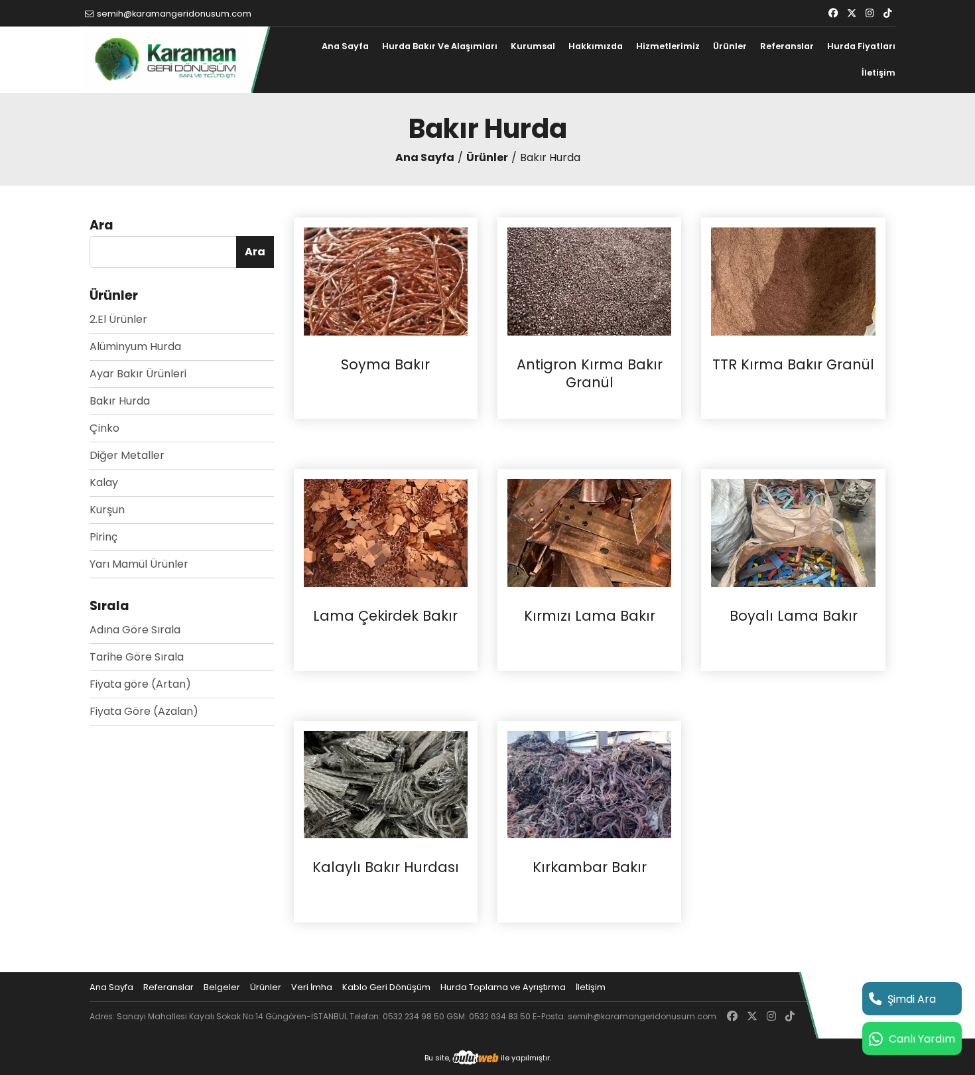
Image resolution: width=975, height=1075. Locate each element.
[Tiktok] (887, 14)
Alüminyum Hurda (135, 346)
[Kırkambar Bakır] (589, 783)
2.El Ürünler (118, 319)
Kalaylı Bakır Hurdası (385, 867)
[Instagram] (870, 14)
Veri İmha (311, 987)
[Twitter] (851, 14)
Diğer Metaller (127, 455)
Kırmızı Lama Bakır (589, 616)
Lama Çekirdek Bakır (385, 616)
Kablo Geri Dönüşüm (386, 987)
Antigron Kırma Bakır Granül (590, 373)
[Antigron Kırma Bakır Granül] (589, 280)
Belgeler (222, 987)
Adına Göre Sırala (135, 629)
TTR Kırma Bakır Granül (793, 364)
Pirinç (103, 536)
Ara (255, 251)
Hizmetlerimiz (668, 46)
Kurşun (107, 509)
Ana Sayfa (345, 46)
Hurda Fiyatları (861, 46)
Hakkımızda (595, 46)
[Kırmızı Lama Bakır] (589, 532)
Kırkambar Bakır (590, 867)
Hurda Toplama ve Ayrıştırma (503, 987)
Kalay (104, 482)
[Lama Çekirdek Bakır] (386, 532)
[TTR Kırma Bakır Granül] (793, 280)
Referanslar (787, 46)
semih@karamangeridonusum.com (173, 13)
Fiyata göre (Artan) (140, 684)
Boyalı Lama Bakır (794, 616)
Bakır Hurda (120, 401)
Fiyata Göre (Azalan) (144, 711)
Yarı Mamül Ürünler (139, 564)
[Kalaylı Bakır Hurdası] (386, 783)
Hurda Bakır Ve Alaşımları (439, 46)
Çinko (104, 428)
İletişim (878, 72)
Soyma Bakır (385, 364)
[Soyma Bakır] (386, 280)
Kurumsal (533, 46)
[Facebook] (833, 14)
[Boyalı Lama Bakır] (793, 532)
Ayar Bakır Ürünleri (138, 373)
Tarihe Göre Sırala (137, 656)
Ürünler (730, 46)
